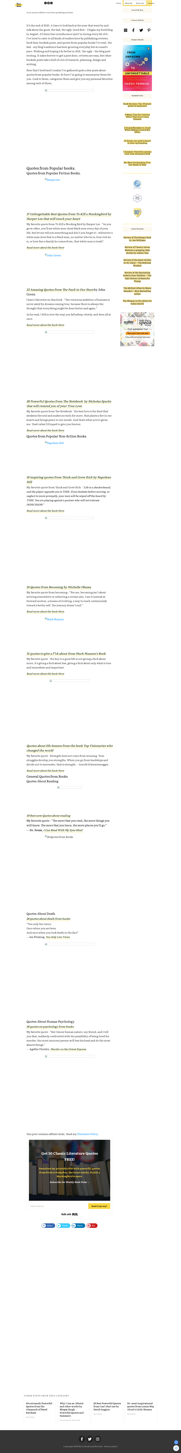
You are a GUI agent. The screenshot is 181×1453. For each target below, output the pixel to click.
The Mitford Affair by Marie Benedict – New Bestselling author (137, 291)
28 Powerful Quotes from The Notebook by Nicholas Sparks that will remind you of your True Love (68, 403)
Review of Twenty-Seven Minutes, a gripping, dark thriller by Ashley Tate (137, 250)
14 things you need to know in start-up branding (137, 141)
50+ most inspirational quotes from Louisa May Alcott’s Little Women (141, 1411)
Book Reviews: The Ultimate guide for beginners (137, 104)
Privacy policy (111, 1446)
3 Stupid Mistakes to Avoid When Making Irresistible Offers (137, 129)
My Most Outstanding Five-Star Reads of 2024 (137, 163)
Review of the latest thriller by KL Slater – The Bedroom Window (137, 263)
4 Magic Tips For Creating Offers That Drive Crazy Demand (137, 116)
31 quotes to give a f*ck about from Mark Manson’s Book (66, 653)
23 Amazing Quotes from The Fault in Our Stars (59, 289)
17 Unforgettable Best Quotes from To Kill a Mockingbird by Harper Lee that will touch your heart (68, 216)
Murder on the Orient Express (68, 1049)
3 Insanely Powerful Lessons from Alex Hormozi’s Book (137, 152)
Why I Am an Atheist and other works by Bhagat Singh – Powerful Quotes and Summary (73, 1411)
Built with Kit (69, 1214)
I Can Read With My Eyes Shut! (63, 830)
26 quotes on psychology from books (50, 1026)
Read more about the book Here (45, 247)
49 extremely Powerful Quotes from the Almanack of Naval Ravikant (40, 1411)
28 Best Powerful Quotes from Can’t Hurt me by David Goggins (107, 1411)
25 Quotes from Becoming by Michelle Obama (58, 587)
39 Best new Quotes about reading (48, 815)
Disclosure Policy (87, 1134)
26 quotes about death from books (48, 919)
